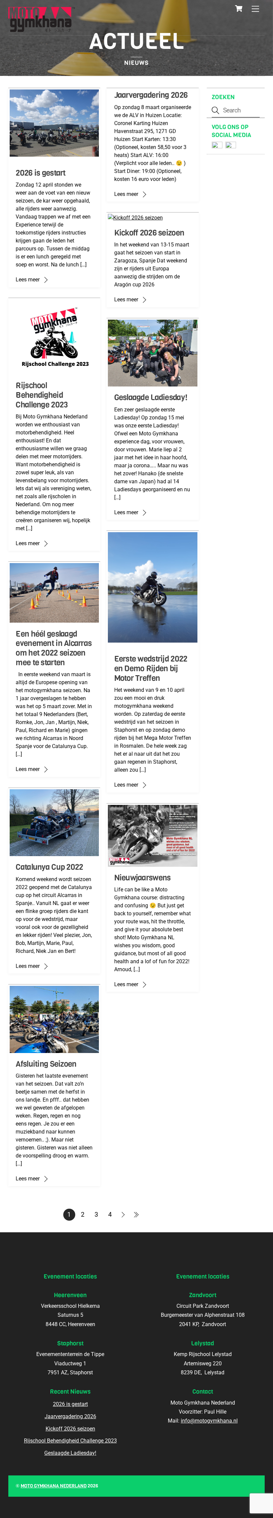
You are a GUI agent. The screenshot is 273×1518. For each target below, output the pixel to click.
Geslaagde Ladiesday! (150, 397)
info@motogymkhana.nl (209, 1421)
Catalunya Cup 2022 (49, 867)
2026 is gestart (40, 173)
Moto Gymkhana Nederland (54, 1486)
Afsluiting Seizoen (46, 1064)
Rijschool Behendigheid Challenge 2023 (42, 395)
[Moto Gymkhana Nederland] (41, 28)
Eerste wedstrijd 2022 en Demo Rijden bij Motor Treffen (150, 668)
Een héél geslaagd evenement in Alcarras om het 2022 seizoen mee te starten (54, 648)
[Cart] (238, 8)
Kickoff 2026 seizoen (149, 233)
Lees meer (28, 279)
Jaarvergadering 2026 (151, 95)
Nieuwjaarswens (142, 877)
